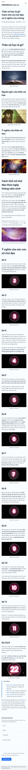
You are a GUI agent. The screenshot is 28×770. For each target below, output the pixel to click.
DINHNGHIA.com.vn (10, 5)
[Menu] (25, 3)
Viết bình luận (6, 740)
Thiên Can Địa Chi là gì (13, 694)
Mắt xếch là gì (10, 690)
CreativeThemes (6, 768)
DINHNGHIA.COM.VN (19, 34)
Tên (4, 725)
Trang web (5, 735)
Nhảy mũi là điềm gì (12, 685)
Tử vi (24, 21)
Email (4, 730)
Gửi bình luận (6, 759)
